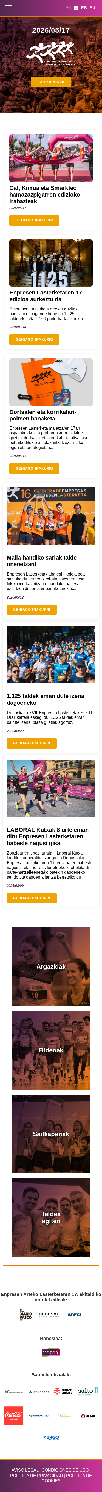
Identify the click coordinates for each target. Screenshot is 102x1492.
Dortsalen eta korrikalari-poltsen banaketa (42, 415)
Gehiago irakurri (34, 220)
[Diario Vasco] (26, 1315)
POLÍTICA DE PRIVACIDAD (36, 1475)
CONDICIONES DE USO (65, 1470)
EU (92, 7)
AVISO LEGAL (25, 1470)
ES (84, 7)
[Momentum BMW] (38, 1415)
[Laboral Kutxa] (51, 1352)
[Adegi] (74, 1315)
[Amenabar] (38, 1391)
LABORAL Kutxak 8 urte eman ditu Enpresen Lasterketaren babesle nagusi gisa (48, 837)
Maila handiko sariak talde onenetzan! (42, 561)
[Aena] (63, 1415)
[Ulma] (88, 1415)
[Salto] (88, 1391)
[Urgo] (51, 1437)
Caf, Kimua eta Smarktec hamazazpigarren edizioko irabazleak (44, 195)
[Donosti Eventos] (49, 1315)
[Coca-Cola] (13, 1416)
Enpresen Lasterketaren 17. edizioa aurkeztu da (46, 296)
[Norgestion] (13, 1391)
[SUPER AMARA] (63, 1391)
